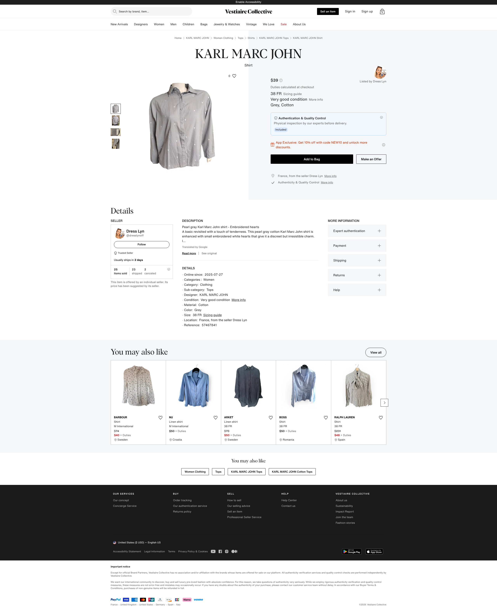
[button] (382, 11)
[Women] (167, 24)
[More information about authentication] (381, 117)
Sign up (367, 11)
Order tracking (182, 500)
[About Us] (308, 24)
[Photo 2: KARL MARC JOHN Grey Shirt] (116, 120)
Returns (339, 275)
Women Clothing (223, 38)
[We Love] (277, 24)
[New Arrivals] (130, 24)
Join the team (344, 517)
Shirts (251, 38)
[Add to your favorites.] (160, 417)
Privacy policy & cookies (193, 551)
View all (375, 352)
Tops (240, 38)
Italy (178, 604)
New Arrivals (119, 24)
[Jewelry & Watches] (242, 24)
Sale (284, 24)
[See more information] (383, 145)
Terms (171, 551)
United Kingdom (128, 604)
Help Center (289, 500)
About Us (299, 24)
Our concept (121, 500)
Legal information (154, 551)
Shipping (339, 260)
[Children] (197, 24)
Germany (160, 604)
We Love (269, 24)
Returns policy (182, 512)
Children (188, 24)
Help (336, 290)
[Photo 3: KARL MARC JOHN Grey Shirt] (116, 132)
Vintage (251, 24)
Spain (171, 604)
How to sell (234, 500)
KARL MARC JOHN (197, 38)
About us (341, 500)
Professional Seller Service (244, 517)
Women (159, 24)
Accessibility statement (127, 551)
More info (316, 99)
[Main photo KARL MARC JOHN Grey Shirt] (116, 109)
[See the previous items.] (112, 403)
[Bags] (210, 24)
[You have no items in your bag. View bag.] (382, 11)
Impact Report (345, 512)
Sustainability (344, 506)
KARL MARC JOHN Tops (273, 38)
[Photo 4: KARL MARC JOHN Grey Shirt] (116, 144)
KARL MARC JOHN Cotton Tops (292, 472)
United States (146, 604)
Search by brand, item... (134, 11)
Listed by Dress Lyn (373, 81)
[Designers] (150, 24)
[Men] (179, 24)
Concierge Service (124, 506)
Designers (141, 24)
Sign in (350, 11)
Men (173, 24)
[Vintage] (259, 24)
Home (178, 38)
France (114, 604)
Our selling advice (238, 506)
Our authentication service (190, 506)
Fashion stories (345, 523)
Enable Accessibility (248, 2)
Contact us (288, 506)
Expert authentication (349, 230)
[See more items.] (384, 403)
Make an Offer (371, 159)
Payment (339, 245)
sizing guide (292, 94)
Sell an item (327, 11)
